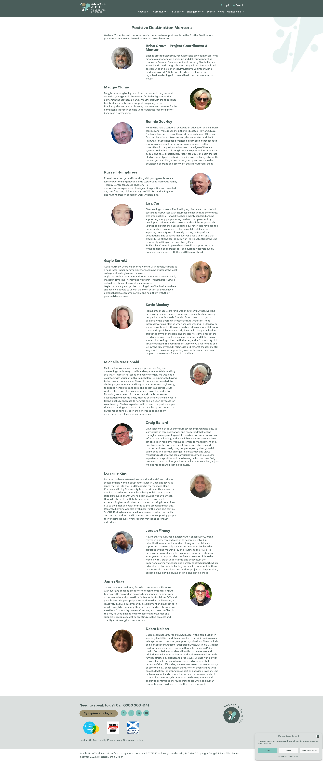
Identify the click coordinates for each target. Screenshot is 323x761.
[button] (318, 736)
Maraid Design (115, 756)
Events (211, 11)
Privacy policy (114, 740)
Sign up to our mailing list (99, 713)
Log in (226, 5)
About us (143, 11)
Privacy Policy (293, 756)
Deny (288, 750)
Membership (234, 11)
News (221, 11)
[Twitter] (123, 713)
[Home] (92, 8)
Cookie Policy (282, 756)
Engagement (194, 11)
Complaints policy (133, 740)
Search (240, 5)
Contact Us (85, 740)
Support (176, 11)
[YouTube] (146, 713)
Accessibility (99, 740)
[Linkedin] (139, 713)
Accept (268, 750)
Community (160, 11)
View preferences (309, 750)
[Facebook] (131, 713)
